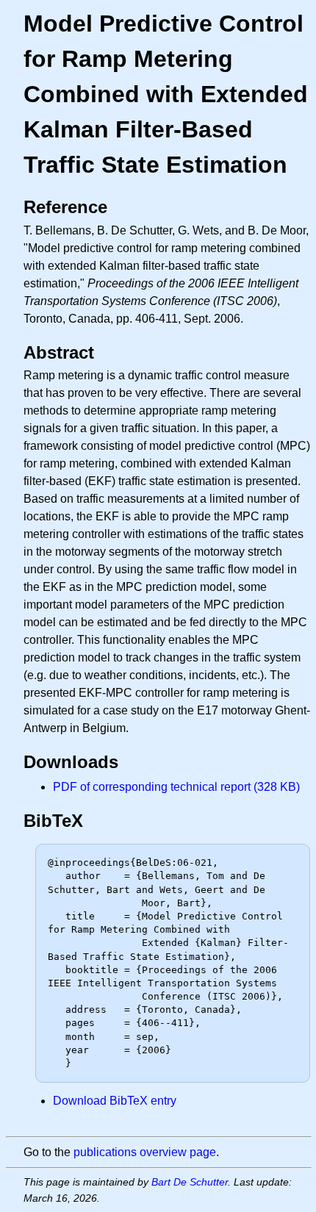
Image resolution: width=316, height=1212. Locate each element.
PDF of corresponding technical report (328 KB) (176, 787)
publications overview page (144, 1152)
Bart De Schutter (189, 1182)
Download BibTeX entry (114, 1100)
